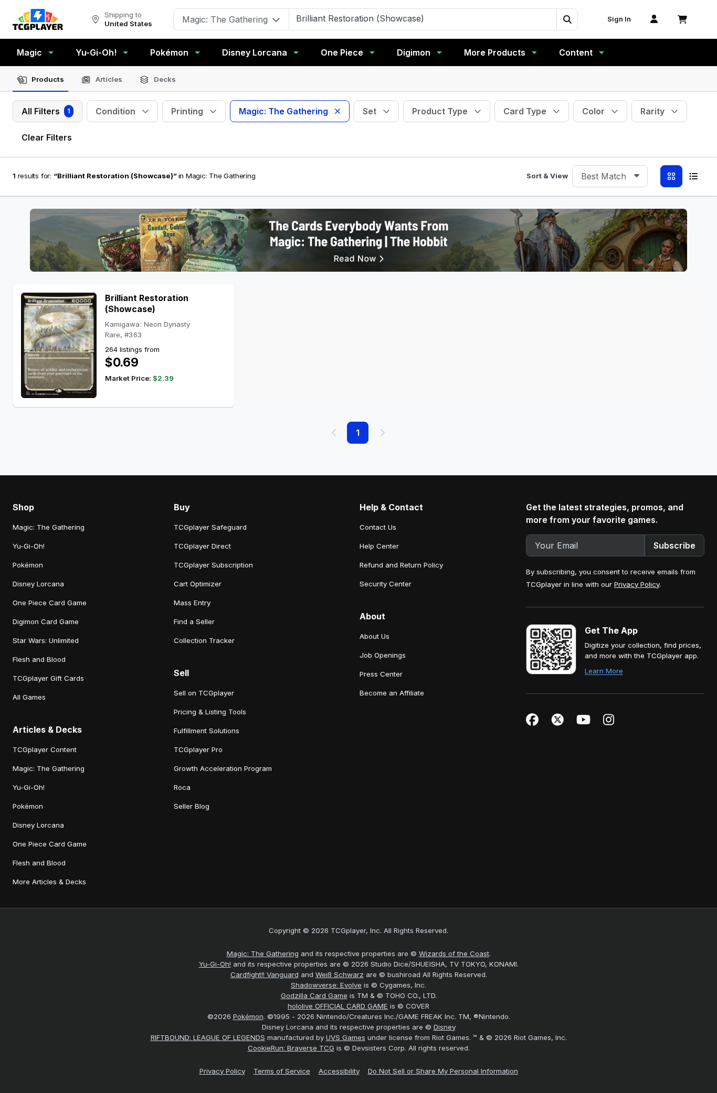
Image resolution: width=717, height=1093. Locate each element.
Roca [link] (182, 787)
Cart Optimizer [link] (198, 584)
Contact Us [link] (378, 527)
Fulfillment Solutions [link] (206, 730)
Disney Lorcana (254, 52)
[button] (566, 19)
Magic (29, 52)
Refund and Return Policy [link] (401, 565)
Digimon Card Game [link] (46, 621)
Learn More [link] (604, 671)
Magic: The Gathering (263, 953)
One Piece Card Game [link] (50, 602)
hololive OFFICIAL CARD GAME (338, 1006)
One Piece (342, 52)
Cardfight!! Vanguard (264, 974)
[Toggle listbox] (636, 176)
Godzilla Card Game (314, 995)
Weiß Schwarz (339, 974)
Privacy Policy (636, 584)
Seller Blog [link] (191, 806)
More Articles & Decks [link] (49, 881)
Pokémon (169, 52)
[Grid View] (671, 176)
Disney (445, 1027)
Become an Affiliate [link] (392, 693)
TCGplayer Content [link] (45, 749)
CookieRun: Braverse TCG (291, 1048)
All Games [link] (29, 697)
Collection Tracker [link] (204, 640)
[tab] (40, 79)
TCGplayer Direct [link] (202, 546)
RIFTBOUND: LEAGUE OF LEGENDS (208, 1037)
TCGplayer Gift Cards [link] (48, 678)
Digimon (413, 52)
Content (576, 52)
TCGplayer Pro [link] (198, 749)
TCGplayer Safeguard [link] (210, 527)
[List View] (693, 176)
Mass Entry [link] (192, 602)
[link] (38, 19)
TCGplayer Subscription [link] (213, 565)
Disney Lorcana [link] (38, 584)
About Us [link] (374, 636)
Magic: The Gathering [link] (49, 527)
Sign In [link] (619, 19)
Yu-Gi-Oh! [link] (29, 546)
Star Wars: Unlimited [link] (46, 640)
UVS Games (345, 1037)
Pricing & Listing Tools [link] (210, 712)
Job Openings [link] (383, 655)
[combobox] (610, 176)
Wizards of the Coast (454, 953)
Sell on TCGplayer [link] (204, 693)
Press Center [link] (381, 674)
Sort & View (547, 176)
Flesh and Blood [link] (39, 659)
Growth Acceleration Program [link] (223, 768)
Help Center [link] (379, 546)
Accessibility (339, 1071)
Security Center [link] (386, 584)
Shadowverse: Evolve (326, 985)
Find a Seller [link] (194, 621)
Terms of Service (282, 1071)
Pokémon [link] (28, 565)
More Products (494, 52)
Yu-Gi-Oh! (96, 52)
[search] (423, 18)
